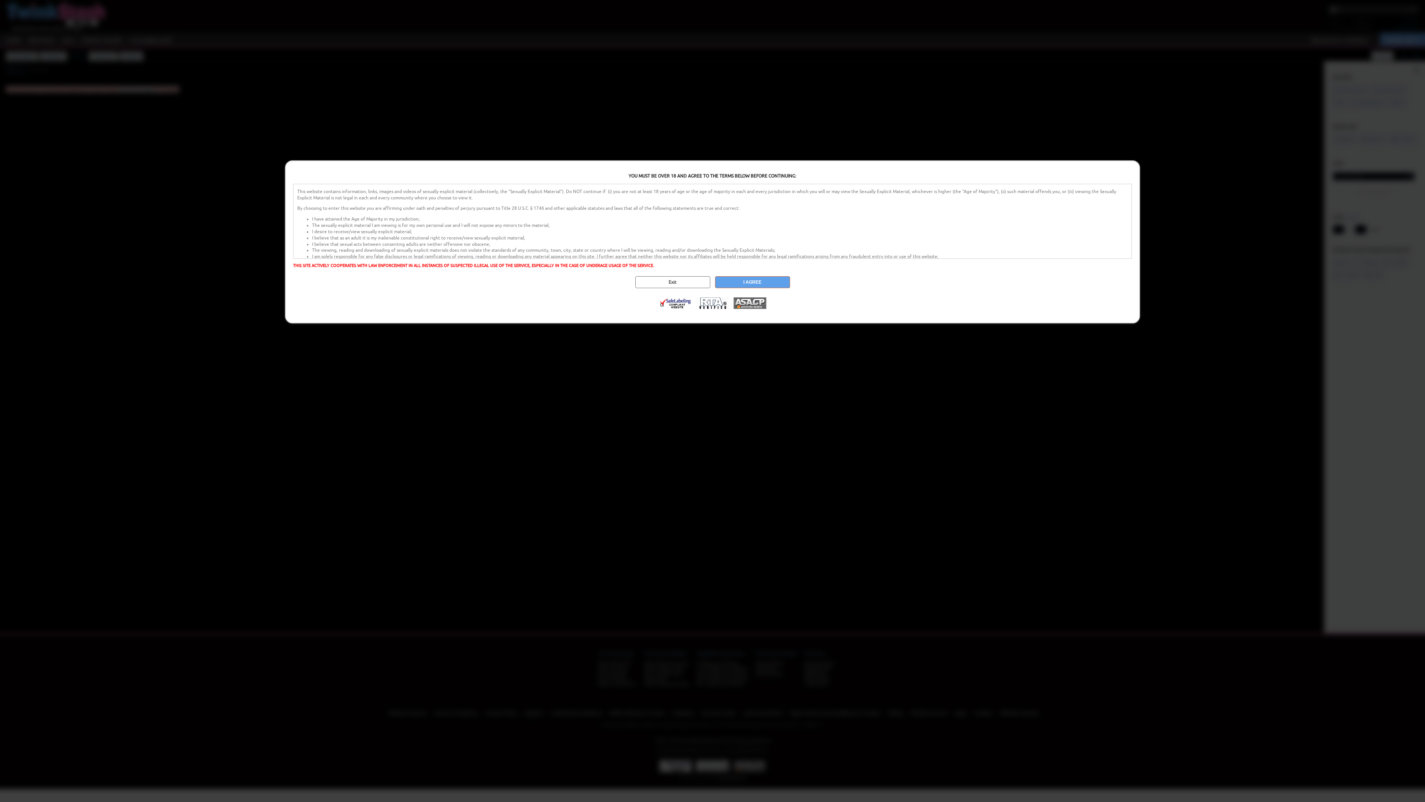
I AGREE (752, 282)
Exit (673, 282)
